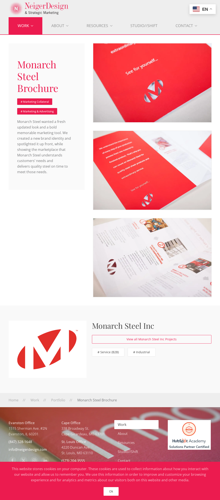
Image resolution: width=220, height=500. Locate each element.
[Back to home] (110, 8)
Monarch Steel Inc (123, 325)
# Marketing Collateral (35, 102)
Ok (111, 491)
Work (122, 424)
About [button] (57, 25)
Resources (126, 442)
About (123, 433)
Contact (124, 460)
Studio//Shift (143, 25)
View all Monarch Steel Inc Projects (152, 339)
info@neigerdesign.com (28, 449)
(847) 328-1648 (20, 441)
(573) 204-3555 (73, 460)
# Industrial (141, 352)
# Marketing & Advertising (37, 111)
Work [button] (23, 25)
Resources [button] (97, 25)
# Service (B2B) (108, 352)
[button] (152, 82)
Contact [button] (184, 25)
